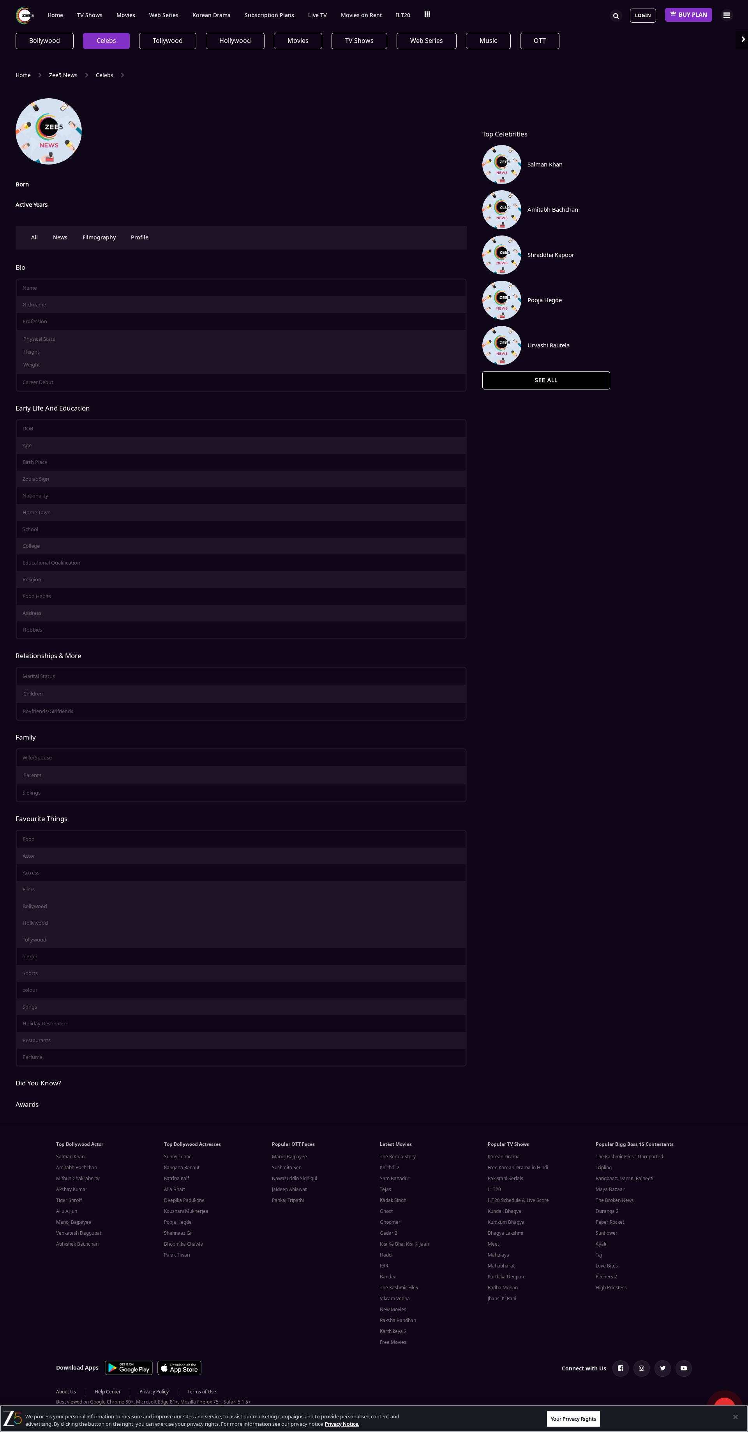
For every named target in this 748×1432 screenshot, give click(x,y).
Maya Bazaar (610, 1189)
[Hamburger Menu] (727, 15)
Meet (493, 1244)
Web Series (163, 15)
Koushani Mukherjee (186, 1211)
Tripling (604, 1167)
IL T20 (494, 1189)
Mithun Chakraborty (77, 1178)
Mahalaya (498, 1255)
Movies (125, 15)
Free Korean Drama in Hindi (518, 1167)
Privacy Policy (154, 1391)
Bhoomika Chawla (183, 1244)
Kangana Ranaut (181, 1167)
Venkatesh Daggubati (79, 1233)
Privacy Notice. (342, 1424)
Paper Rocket (610, 1222)
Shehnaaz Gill (179, 1233)
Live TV (317, 15)
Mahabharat (501, 1265)
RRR (384, 1265)
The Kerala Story (398, 1156)
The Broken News (615, 1200)
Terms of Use (201, 1391)
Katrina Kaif (176, 1178)
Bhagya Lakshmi (505, 1233)
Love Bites (607, 1265)
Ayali (601, 1244)
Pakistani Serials (505, 1178)
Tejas (385, 1189)
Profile (139, 238)
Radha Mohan (503, 1287)
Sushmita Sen (287, 1167)
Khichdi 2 (389, 1167)
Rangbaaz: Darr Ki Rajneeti (624, 1178)
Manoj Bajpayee (73, 1222)
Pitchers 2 (606, 1276)
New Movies (393, 1309)
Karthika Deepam (507, 1276)
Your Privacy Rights (573, 1419)
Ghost (386, 1211)
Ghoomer (390, 1222)
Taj (599, 1255)
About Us (66, 1391)
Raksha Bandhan (398, 1320)
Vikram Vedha (395, 1298)
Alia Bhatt (174, 1189)
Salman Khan (70, 1156)
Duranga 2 (607, 1211)
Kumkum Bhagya (506, 1222)
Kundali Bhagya (504, 1211)
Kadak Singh (393, 1200)
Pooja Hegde (178, 1222)
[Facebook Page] (620, 1368)
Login (643, 15)
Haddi (386, 1255)
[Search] (616, 14)
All (34, 238)
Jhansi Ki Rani (502, 1298)
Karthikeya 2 (393, 1331)
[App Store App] (179, 1374)
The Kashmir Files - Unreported (629, 1156)
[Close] (735, 1417)
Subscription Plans (269, 15)
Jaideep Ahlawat (289, 1189)
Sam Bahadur (394, 1178)
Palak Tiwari (177, 1255)
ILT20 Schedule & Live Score (518, 1200)
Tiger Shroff (69, 1200)
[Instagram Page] (641, 1368)
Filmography (99, 238)
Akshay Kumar (71, 1189)
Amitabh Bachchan (76, 1167)
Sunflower (606, 1233)
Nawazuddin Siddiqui (294, 1178)
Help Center (108, 1391)
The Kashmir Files (399, 1287)
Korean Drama (211, 15)
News (60, 238)
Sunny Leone (178, 1156)
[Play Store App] (129, 1374)
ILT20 (403, 15)
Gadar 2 (388, 1233)
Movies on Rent (361, 15)
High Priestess (611, 1287)
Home (55, 15)
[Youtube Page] (684, 1368)
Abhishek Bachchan (77, 1244)
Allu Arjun (66, 1211)
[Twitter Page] (662, 1368)
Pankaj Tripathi (288, 1200)
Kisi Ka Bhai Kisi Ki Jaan (404, 1244)
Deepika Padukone (184, 1200)
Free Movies (393, 1342)
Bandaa (388, 1276)
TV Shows (89, 15)
